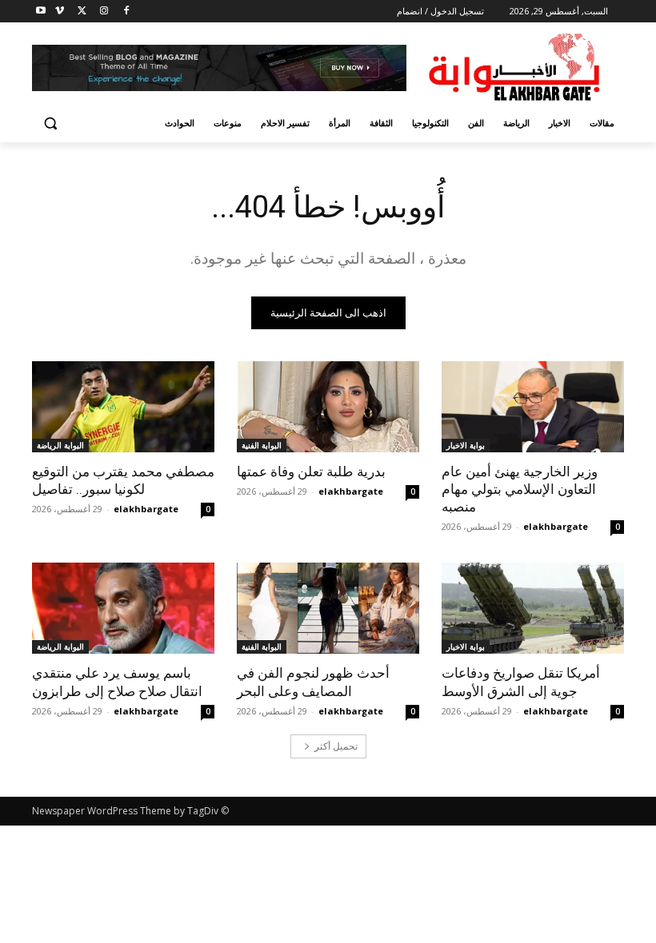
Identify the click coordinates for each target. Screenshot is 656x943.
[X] (82, 11)
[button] (51, 123)
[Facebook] (126, 11)
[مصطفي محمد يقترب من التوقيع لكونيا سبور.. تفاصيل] (123, 406)
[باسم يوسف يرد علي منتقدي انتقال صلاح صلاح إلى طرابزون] (123, 608)
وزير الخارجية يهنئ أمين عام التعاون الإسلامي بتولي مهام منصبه (520, 489)
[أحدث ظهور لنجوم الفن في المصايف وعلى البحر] (328, 608)
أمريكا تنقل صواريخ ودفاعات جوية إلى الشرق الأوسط (521, 681)
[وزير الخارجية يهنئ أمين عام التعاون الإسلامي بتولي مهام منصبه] (533, 406)
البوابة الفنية (262, 445)
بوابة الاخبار (465, 445)
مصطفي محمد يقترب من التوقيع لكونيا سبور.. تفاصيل (123, 480)
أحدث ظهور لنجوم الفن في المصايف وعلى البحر (313, 681)
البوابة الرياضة (60, 445)
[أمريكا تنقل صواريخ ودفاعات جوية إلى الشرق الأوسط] (533, 608)
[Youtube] (41, 11)
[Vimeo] (59, 11)
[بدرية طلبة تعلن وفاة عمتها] (328, 406)
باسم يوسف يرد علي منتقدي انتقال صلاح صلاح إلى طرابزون (117, 681)
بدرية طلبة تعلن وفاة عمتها (311, 471)
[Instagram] (103, 11)
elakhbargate (555, 526)
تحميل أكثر (336, 746)
